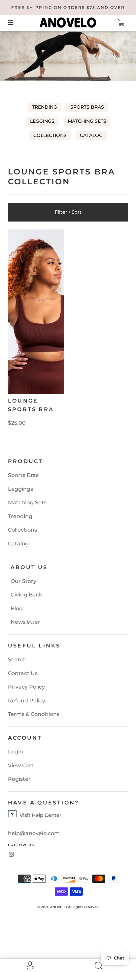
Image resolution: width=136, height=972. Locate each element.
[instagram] (11, 854)
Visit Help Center (40, 815)
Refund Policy (26, 700)
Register (19, 779)
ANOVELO (58, 907)
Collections (22, 530)
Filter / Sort (68, 212)
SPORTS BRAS (87, 107)
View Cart (21, 765)
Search (17, 659)
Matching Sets (27, 502)
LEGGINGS (42, 121)
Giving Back (26, 594)
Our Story (23, 581)
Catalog (18, 543)
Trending (20, 516)
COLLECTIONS (50, 135)
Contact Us (23, 673)
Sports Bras (23, 475)
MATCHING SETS (87, 121)
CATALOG (91, 135)
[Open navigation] (15, 22)
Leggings (20, 489)
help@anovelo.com (34, 833)
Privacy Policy (26, 687)
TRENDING (44, 107)
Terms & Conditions (33, 714)
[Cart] (121, 22)
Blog (17, 608)
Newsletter (25, 622)
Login (15, 752)
